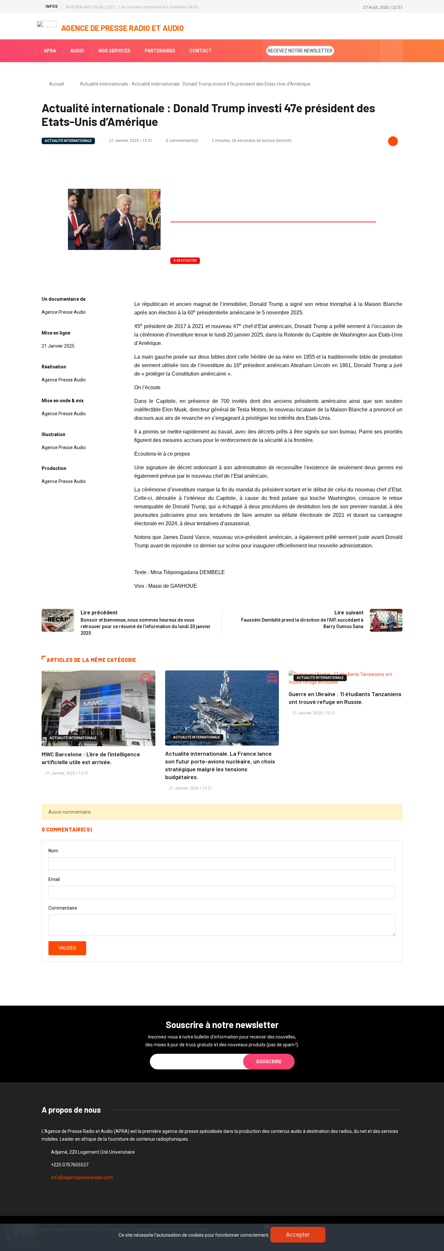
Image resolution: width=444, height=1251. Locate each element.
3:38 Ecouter (185, 260)
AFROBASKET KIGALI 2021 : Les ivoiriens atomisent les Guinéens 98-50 (132, 7)
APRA (50, 50)
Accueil (56, 84)
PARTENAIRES (160, 50)
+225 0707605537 (69, 1164)
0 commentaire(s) (182, 140)
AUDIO (77, 50)
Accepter (298, 1234)
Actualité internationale (68, 141)
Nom (53, 850)
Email (54, 879)
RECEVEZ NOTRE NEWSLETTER (300, 50)
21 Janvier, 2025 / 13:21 (130, 140)
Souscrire (268, 1061)
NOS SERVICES (114, 50)
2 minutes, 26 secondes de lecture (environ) (252, 140)
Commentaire (62, 908)
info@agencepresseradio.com (82, 1177)
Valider (67, 948)
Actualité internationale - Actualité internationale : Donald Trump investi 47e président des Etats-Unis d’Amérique (195, 84)
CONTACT (200, 50)
